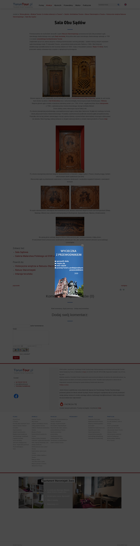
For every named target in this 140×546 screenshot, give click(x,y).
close (82, 245)
